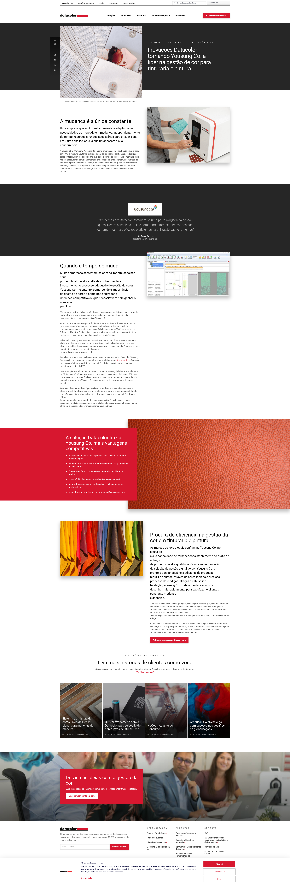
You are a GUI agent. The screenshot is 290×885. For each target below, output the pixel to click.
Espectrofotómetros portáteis (185, 841)
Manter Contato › (119, 846)
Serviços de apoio (212, 847)
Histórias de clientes (165, 42)
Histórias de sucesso (156, 842)
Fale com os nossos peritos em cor (169, 640)
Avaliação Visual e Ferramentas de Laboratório (184, 855)
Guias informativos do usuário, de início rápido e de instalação (216, 840)
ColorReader (113, 3)
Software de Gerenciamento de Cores (188, 848)
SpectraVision (123, 360)
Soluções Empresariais (86, 3)
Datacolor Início (67, 3)
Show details (86, 878)
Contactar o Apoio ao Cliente (214, 852)
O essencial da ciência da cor (158, 848)
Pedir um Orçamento (217, 15)
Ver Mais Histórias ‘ (145, 672)
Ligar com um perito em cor (81, 796)
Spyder (101, 3)
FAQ (206, 833)
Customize (218, 872)
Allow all (219, 864)
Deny (219, 879)
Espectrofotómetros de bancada (186, 834)
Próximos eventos (155, 838)
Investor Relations (129, 3)
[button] (55, 50)
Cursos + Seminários (156, 833)
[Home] (74, 15)
